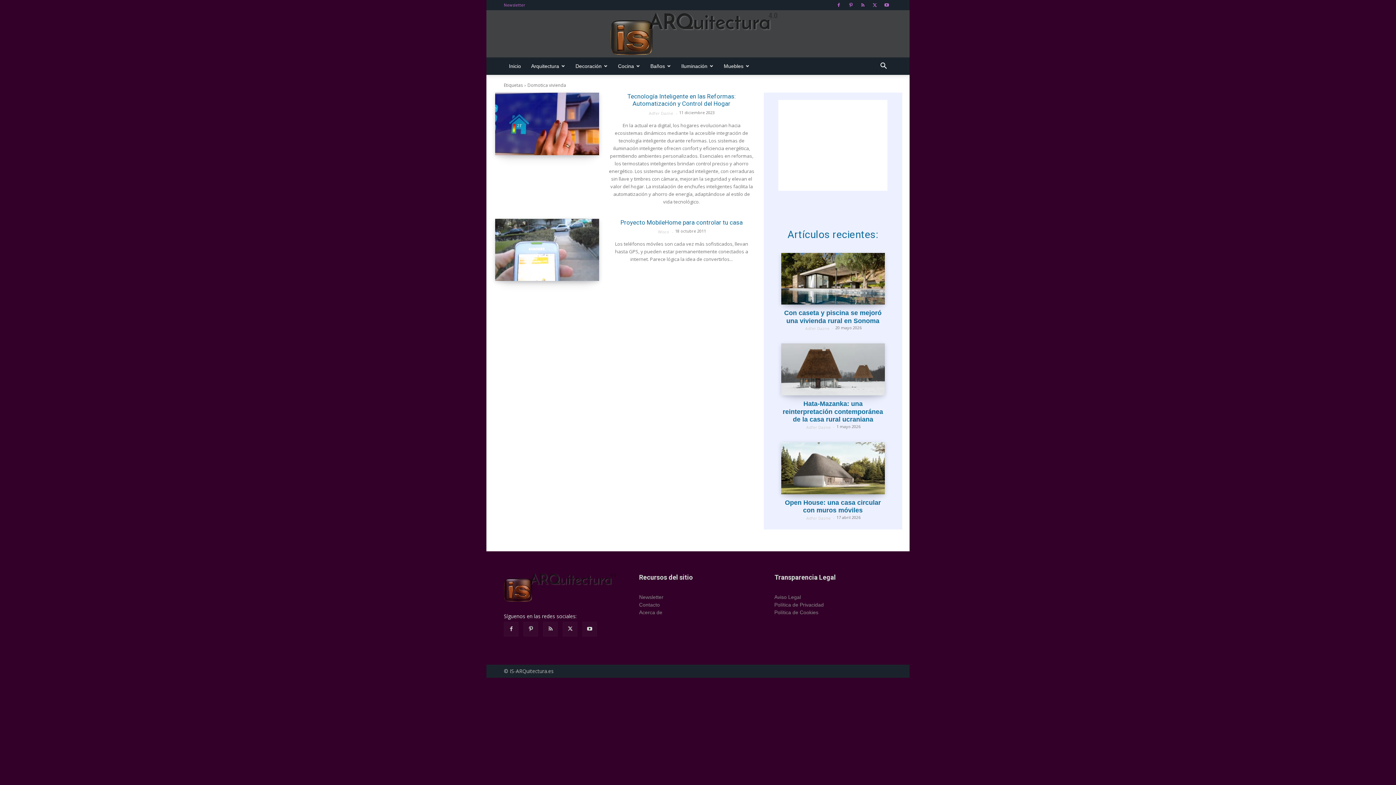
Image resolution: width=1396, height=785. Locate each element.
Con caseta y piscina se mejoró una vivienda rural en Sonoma (833, 317)
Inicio (515, 66)
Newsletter (514, 5)
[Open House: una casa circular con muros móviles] (833, 468)
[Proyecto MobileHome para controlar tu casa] (547, 250)
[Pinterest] (850, 5)
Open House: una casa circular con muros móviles (833, 506)
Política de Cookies (796, 612)
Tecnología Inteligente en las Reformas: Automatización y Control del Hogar (681, 100)
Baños (657, 66)
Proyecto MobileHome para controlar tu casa (682, 222)
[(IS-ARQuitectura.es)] (698, 34)
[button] (883, 66)
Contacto (649, 605)
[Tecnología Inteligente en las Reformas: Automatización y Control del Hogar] (547, 124)
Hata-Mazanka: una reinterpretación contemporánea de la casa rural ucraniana (833, 411)
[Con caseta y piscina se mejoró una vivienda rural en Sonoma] (833, 279)
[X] (874, 5)
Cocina (626, 66)
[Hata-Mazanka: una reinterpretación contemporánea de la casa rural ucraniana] (833, 369)
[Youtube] (886, 5)
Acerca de (650, 612)
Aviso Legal (787, 597)
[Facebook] (838, 5)
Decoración (588, 66)
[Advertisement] (832, 145)
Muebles (733, 66)
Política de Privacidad (799, 605)
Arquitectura (545, 66)
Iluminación (694, 66)
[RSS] (862, 5)
